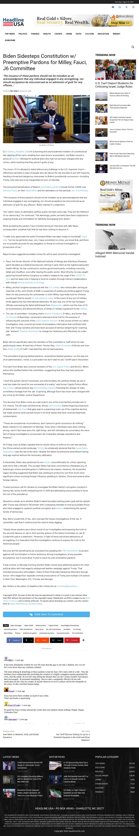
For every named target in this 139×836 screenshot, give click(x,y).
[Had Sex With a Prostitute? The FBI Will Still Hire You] (101, 169)
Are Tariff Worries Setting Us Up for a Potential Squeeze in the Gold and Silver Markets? (72, 737)
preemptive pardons (50, 187)
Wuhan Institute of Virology (31, 282)
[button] (132, 47)
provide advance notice (42, 298)
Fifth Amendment (70, 550)
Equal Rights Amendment (70, 625)
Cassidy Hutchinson (29, 331)
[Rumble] (119, 7)
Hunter (47, 462)
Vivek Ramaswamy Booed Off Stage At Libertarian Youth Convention (29, 765)
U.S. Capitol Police (61, 366)
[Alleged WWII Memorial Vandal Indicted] (115, 239)
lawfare (59, 508)
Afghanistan (56, 305)
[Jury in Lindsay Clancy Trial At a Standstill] (101, 132)
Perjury (17, 633)
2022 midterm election (47, 320)
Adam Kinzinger (63, 345)
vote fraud (22, 409)
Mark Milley (31, 190)
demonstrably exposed (45, 388)
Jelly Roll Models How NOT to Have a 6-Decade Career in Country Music (76, 779)
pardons (16, 158)
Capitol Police (53, 625)
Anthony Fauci (10, 190)
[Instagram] (133, 7)
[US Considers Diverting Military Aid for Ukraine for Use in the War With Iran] (9, 779)
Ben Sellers (14, 91)
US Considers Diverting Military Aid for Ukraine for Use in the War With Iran (30, 779)
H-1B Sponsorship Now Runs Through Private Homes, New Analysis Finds (76, 765)
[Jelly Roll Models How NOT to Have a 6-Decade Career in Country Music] (55, 779)
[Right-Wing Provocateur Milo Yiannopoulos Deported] (101, 108)
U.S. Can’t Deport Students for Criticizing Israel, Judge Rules (114, 85)
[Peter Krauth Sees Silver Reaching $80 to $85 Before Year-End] (101, 156)
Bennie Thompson (53, 313)
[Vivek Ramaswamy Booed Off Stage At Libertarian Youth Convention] (9, 765)
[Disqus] (46, 689)
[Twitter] (126, 7)
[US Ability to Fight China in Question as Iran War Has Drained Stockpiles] (55, 793)
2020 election (55, 405)
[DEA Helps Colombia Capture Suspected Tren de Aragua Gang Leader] (101, 120)
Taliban (83, 308)
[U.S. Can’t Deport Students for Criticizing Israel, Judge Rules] (115, 69)
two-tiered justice (63, 633)
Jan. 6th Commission (53, 629)
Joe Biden (67, 629)
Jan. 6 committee (79, 190)
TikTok (40, 448)
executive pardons (10, 629)
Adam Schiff (13, 349)
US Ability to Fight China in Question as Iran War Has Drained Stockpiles (75, 793)
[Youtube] (113, 7)
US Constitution (77, 633)
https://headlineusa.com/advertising (26, 604)
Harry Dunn (8, 388)
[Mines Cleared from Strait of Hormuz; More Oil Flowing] (101, 96)
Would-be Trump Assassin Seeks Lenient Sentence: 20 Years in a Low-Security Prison (30, 793)
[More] (83, 640)
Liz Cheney (11, 317)
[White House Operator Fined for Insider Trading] (101, 144)
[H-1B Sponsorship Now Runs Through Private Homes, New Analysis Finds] (55, 765)
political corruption (30, 633)
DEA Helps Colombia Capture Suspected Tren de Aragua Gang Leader (121, 119)
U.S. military (54, 287)
